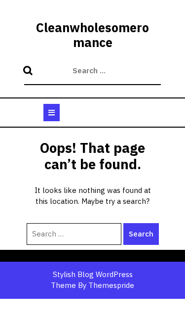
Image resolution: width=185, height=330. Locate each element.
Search (29, 71)
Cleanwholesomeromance (92, 34)
